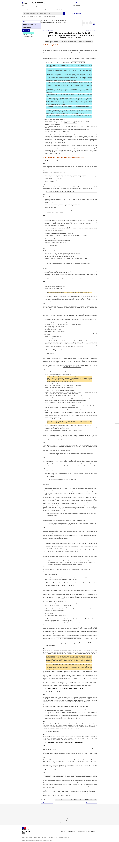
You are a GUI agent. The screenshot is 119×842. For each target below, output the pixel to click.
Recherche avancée (76, 13)
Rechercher (64, 13)
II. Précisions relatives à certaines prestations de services (31, 35)
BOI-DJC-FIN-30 (52, 749)
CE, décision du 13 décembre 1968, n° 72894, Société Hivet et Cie (74, 292)
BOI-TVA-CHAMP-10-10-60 (74, 133)
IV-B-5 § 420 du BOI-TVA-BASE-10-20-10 (61, 795)
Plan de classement (31, 10)
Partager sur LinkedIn (90, 24)
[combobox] (43, 13)
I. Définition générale (29, 33)
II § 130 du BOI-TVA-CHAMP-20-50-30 (72, 367)
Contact (23, 811)
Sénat (61, 822)
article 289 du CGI (63, 89)
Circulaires (62, 812)
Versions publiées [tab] (27, 27)
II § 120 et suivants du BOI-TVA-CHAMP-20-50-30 (78, 317)
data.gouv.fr (91, 831)
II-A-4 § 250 (90, 188)
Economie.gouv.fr (63, 818)
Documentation (44, 812)
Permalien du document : (47, 800)
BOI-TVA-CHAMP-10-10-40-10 (76, 58)
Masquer (27, 30)
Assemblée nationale (64, 809)
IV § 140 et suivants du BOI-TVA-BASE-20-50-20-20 (68, 637)
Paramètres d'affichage (64, 837)
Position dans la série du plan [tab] (29, 24)
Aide (23, 809)
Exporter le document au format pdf (83, 21)
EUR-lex (61, 816)
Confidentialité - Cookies (52, 837)
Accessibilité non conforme (27, 837)
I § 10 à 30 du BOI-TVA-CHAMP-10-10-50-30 (75, 62)
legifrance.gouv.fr (82, 831)
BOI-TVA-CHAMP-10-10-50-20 (68, 121)
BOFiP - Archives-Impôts (61, 10)
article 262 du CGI (86, 94)
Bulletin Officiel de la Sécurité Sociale (67, 811)
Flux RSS (42, 809)
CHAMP (40, 16)
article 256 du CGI (87, 761)
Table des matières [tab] (27, 21)
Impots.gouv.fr (62, 820)
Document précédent (48, 30)
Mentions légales (37, 837)
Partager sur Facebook (83, 24)
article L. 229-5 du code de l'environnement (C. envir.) (61, 701)
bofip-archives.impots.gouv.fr (46, 814)
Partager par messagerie (94, 24)
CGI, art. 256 (70, 739)
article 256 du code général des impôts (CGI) (58, 50)
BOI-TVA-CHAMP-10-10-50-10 (61, 131)
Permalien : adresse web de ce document (90, 21)
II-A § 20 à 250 (59, 124)
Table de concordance (45, 811)
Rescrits (52, 10)
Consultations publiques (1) (43, 10)
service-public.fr (71, 831)
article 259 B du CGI (73, 108)
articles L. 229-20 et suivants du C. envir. (67, 728)
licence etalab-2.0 (47, 840)
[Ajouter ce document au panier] (87, 21)
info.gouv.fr (62, 831)
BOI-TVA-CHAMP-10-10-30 (78, 61)
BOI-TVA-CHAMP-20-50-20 (70, 123)
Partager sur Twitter (87, 24)
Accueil (23, 10)
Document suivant (90, 30)
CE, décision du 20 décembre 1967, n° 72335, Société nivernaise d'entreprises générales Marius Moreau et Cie (69, 380)
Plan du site (44, 837)
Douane (61, 814)
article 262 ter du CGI (65, 96)
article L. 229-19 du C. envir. (83, 701)
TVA (36, 16)
